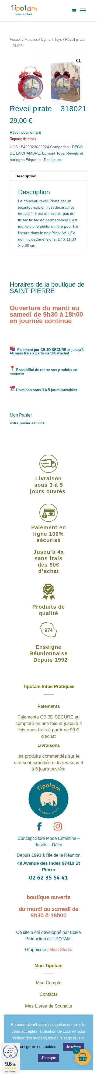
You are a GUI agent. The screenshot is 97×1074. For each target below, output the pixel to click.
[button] (79, 61)
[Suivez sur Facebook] (39, 826)
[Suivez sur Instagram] (58, 826)
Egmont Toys (51, 40)
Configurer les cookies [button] (36, 1046)
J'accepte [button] (48, 1058)
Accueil (15, 40)
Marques (31, 40)
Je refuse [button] (73, 1047)
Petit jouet (52, 160)
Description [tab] (26, 176)
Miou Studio (60, 949)
